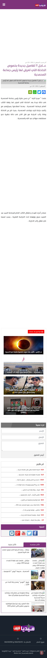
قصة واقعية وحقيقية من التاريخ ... (32, 500)
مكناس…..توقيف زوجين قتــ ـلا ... (33, 510)
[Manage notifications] (41, 653)
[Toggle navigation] (4, 5)
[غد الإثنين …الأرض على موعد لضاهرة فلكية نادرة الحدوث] (23, 345)
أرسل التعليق (39, 455)
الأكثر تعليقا (12, 544)
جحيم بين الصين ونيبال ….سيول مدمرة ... (30, 480)
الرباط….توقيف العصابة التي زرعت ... (32, 515)
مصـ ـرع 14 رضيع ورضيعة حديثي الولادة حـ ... (29, 485)
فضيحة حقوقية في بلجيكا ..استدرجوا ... (31, 475)
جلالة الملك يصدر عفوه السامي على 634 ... (29, 505)
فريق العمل (40, 642)
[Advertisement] (23, 34)
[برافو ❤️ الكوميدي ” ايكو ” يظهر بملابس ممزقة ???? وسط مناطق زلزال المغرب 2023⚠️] (23, 385)
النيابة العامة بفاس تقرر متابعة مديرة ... (30, 470)
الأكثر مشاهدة (35, 544)
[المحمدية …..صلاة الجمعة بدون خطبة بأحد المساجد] (23, 365)
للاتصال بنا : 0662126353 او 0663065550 (17, 642)
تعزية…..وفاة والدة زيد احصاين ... (32, 490)
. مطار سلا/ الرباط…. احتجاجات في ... (32, 520)
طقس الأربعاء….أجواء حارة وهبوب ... (31, 495)
